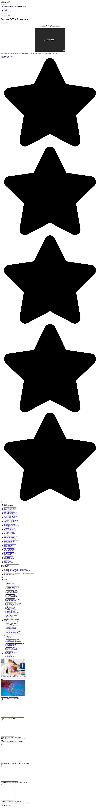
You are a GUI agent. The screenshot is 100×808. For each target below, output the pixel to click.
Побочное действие (11, 640)
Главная (5, 504)
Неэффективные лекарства (13, 599)
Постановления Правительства (14, 641)
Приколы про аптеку (9, 558)
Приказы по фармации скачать (11, 619)
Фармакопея (9, 651)
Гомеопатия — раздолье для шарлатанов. (11, 801)
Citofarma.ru (3, 4)
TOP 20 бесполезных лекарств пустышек (11, 737)
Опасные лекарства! (11, 600)
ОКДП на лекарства (9, 552)
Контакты (6, 560)
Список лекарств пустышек (10, 515)
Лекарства (9, 655)
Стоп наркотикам (8, 546)
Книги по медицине (11, 590)
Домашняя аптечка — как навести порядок (11, 762)
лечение (9, 56)
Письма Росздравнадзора (10, 529)
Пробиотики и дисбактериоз (11, 538)
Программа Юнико (11, 606)
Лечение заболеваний (9, 537)
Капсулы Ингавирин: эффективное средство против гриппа (19, 573)
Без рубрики (7, 580)
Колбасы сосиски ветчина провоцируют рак (12, 741)
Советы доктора (10, 608)
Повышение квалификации (13, 604)
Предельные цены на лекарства (11, 525)
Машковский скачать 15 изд (10, 536)
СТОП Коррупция (11, 610)
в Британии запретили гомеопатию (9, 697)
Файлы (5, 10)
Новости (6, 9)
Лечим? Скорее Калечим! (10, 544)
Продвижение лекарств (9, 541)
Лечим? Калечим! (10, 594)
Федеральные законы (11, 652)
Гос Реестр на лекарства (9, 524)
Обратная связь (7, 561)
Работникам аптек (11, 607)
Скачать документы (8, 562)
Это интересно (10, 617)
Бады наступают (8, 542)
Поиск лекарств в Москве (10, 507)
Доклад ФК (9, 624)
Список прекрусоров (11, 648)
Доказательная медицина (12, 587)
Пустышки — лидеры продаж (11, 520)
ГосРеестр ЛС (9, 636)
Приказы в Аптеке (8, 505)
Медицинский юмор (11, 596)
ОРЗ (12, 56)
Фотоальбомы (7, 11)
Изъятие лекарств (10, 588)
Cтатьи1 (6, 579)
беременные (4, 56)
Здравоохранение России (10, 553)
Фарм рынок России (9, 532)
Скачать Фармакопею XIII (10, 508)
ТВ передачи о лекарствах (12, 612)
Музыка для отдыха (8, 556)
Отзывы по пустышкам (9, 517)
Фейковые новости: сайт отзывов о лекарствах (12, 717)
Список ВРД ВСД (10, 647)
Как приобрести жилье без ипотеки (12, 571)
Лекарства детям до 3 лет (10, 513)
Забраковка (9, 637)
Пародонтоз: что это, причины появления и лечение (17, 570)
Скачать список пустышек (10, 516)
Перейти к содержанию (6, 1)
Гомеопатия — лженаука (10, 521)
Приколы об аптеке (11, 656)
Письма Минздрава (8, 526)
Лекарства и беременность (10, 512)
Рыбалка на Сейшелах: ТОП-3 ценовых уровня (15, 569)
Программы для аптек (9, 550)
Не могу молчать (8, 522)
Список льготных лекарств (10, 509)
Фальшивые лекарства (9, 528)
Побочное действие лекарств (13, 603)
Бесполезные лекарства (9, 518)
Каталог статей (7, 554)
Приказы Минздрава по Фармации (15, 643)
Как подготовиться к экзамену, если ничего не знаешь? (14, 676)
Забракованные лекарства (10, 530)
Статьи (5, 13)
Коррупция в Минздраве (10, 549)
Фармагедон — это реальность (11, 540)
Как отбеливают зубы (9, 574)
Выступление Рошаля (9, 548)
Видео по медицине (11, 584)
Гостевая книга (7, 557)
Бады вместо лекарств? (12, 621)
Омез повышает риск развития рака (9, 781)
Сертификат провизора (9, 533)
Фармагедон (9, 616)
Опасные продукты (8, 545)
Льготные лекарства (9, 511)
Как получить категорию (10, 534)
